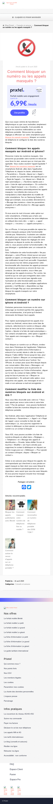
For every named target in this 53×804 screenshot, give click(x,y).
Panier (13, 774)
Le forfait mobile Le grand (14, 628)
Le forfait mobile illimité (13, 618)
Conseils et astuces (22, 584)
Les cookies (9, 682)
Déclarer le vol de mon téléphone (17, 728)
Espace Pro (15, 779)
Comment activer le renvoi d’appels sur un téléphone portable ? (9, 559)
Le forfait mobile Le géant (14, 632)
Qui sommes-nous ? (12, 664)
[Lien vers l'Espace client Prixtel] (51, 3)
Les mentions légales (12, 678)
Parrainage (8, 701)
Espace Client (16, 769)
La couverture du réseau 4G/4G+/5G (19, 714)
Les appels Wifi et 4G (12, 732)
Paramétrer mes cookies (14, 687)
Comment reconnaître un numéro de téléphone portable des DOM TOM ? (32, 522)
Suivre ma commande (13, 718)
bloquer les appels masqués (17, 137)
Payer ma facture (11, 723)
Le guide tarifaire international (16, 651)
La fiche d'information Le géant (16, 646)
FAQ (12, 764)
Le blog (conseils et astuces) (15, 742)
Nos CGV (7, 673)
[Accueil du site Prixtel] (11, 3)
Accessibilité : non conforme (15, 755)
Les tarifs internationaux (13, 737)
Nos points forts (10, 668)
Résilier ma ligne (10, 746)
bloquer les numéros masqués (22, 166)
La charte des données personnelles (19, 692)
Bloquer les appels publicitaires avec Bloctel (10, 516)
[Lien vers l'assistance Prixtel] (45, 3)
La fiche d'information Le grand (16, 642)
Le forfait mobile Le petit (14, 623)
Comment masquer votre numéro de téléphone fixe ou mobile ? (20, 520)
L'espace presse (10, 696)
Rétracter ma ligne (11, 751)
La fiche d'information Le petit (16, 637)
